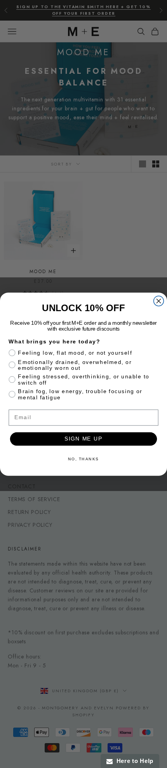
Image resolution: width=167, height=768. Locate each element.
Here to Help (133, 761)
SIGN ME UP (83, 439)
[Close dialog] (159, 301)
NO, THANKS (83, 458)
